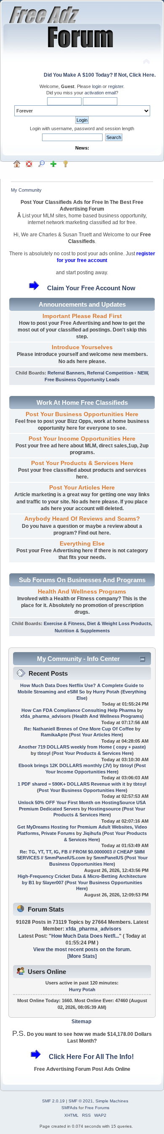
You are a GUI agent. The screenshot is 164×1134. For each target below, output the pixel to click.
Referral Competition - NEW (117, 372)
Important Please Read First (82, 316)
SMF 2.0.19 (53, 1101)
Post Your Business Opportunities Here (82, 414)
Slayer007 (52, 882)
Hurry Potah (106, 691)
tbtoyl (43, 753)
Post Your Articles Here (82, 487)
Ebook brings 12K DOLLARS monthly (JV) (65, 765)
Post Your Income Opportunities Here (82, 439)
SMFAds (69, 1107)
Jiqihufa (92, 833)
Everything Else (82, 543)
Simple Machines (111, 1101)
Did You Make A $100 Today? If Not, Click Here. (100, 75)
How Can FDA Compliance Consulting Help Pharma (78, 710)
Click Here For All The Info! (91, 1056)
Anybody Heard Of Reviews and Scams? (82, 519)
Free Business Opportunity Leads (82, 379)
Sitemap (81, 1021)
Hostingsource (104, 808)
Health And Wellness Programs (82, 591)
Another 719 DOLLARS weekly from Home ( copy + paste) (82, 746)
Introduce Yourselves (82, 347)
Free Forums (97, 1107)
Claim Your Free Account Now (91, 288)
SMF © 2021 (81, 1101)
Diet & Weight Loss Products (119, 623)
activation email (100, 92)
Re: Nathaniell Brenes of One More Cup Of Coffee (79, 728)
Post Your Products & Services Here (82, 463)
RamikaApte (54, 734)
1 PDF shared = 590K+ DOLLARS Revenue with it (71, 783)
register (115, 86)
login (96, 86)
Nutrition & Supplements (82, 630)
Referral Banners (66, 372)
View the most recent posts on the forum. (82, 949)
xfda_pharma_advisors (45, 716)
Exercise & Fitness (64, 623)
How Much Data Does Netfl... (85, 936)
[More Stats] (82, 956)
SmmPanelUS (108, 857)
